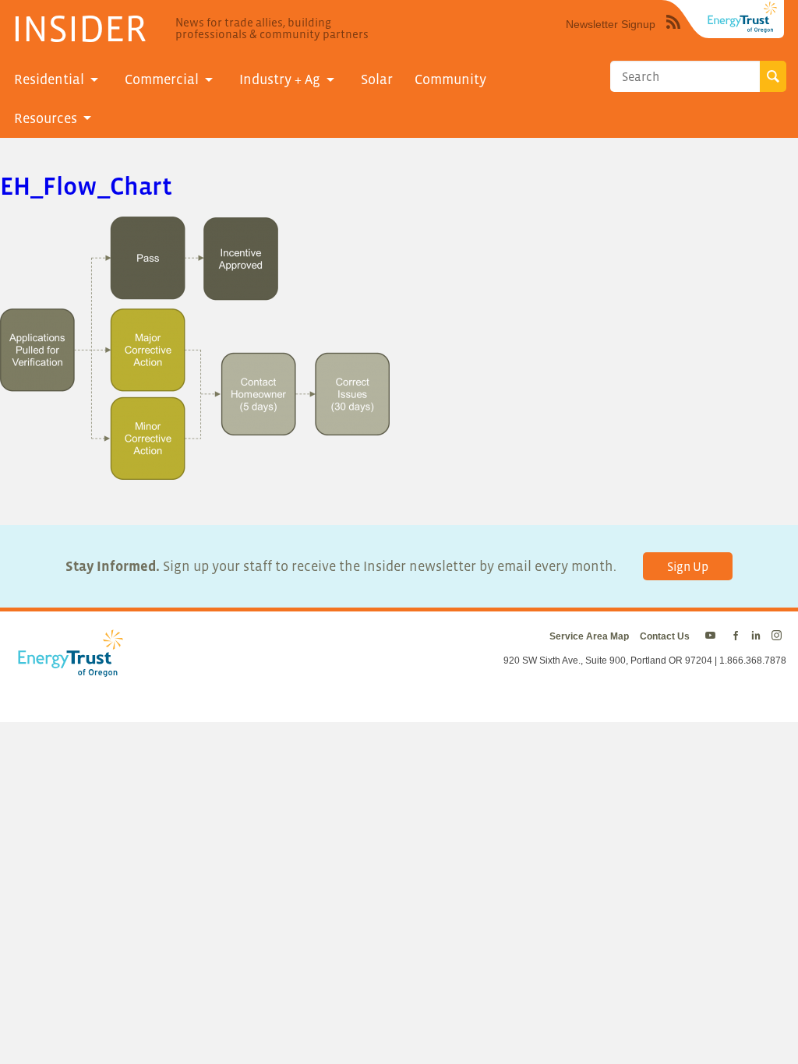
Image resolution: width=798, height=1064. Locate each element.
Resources (45, 118)
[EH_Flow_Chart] (195, 469)
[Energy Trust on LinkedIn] (756, 636)
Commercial (162, 79)
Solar (377, 79)
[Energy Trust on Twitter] (712, 636)
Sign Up (687, 566)
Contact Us (665, 636)
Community (450, 79)
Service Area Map (589, 636)
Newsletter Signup (610, 24)
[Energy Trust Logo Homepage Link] (68, 669)
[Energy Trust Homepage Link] (742, 17)
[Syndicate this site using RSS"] (673, 33)
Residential (49, 79)
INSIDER (79, 28)
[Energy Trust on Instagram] (779, 636)
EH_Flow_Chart (86, 186)
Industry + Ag (279, 79)
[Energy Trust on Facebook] (735, 636)
